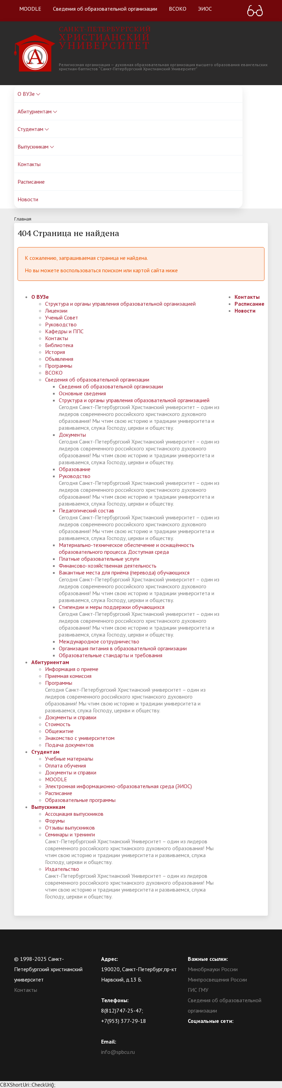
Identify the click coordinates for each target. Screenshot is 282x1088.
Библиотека (59, 345)
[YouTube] (206, 1031)
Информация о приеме (71, 668)
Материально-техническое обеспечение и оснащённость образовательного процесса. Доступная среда (126, 548)
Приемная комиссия (68, 675)
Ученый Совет (61, 317)
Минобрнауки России (213, 969)
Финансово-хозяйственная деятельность (107, 565)
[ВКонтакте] (193, 1031)
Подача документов (69, 744)
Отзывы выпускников (70, 827)
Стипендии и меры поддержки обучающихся (111, 606)
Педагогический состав (86, 510)
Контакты (29, 164)
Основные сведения (82, 393)
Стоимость (57, 724)
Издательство (62, 868)
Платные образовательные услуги (99, 558)
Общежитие (59, 731)
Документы (72, 434)
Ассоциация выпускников (74, 813)
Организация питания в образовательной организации (123, 648)
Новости (28, 199)
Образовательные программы (80, 799)
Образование (74, 469)
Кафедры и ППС (64, 331)
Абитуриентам (35, 111)
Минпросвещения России (217, 979)
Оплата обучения (65, 765)
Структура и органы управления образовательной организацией (120, 303)
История (55, 351)
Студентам (31, 128)
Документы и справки (70, 717)
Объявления (59, 358)
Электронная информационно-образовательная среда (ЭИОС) (118, 786)
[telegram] (220, 1031)
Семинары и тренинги (70, 834)
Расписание (31, 181)
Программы (58, 365)
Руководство (61, 324)
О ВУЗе (27, 93)
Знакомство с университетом (80, 737)
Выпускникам (34, 146)
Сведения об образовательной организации (105, 8)
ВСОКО (177, 8)
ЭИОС (205, 8)
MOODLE (30, 8)
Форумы (55, 820)
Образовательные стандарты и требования (110, 655)
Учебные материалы (69, 758)
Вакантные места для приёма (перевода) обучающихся (124, 572)
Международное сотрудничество (99, 641)
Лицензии (56, 310)
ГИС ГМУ (198, 989)
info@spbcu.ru (118, 1051)
